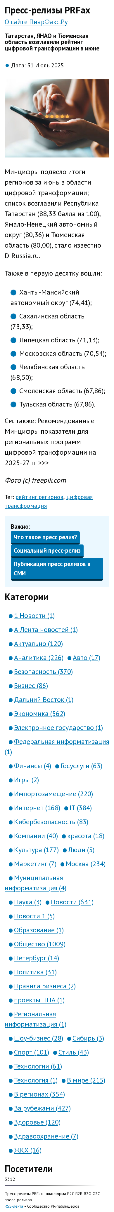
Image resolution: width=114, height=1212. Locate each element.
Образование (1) (39, 929)
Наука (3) (28, 901)
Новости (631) (72, 901)
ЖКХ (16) (28, 1150)
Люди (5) (81, 849)
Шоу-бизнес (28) (38, 1038)
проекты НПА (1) (39, 999)
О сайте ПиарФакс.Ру (36, 21)
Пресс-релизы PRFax (47, 10)
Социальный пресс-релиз (47, 550)
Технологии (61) (38, 1066)
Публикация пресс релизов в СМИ (52, 568)
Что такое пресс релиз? (45, 537)
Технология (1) (36, 1080)
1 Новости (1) (34, 615)
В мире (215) (86, 1080)
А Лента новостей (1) (46, 629)
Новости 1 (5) (34, 915)
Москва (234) (86, 863)
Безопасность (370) (43, 671)
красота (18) (85, 835)
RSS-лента (14, 1206)
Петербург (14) (36, 957)
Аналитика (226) (38, 657)
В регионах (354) (39, 1094)
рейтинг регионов (39, 497)
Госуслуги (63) (81, 765)
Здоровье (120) (37, 1122)
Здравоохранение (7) (46, 1136)
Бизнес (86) (31, 685)
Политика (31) (35, 971)
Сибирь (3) (88, 1038)
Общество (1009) (39, 943)
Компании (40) (36, 835)
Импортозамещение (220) (53, 793)
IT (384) (81, 807)
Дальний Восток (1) (43, 699)
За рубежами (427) (42, 1108)
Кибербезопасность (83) (51, 821)
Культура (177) (36, 849)
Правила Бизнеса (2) (45, 985)
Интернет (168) (37, 807)
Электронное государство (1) (58, 727)
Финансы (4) (32, 765)
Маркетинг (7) (35, 863)
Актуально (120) (38, 643)
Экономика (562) (39, 713)
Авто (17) (86, 657)
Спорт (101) (31, 1052)
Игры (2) (26, 779)
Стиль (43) (73, 1052)
